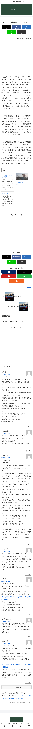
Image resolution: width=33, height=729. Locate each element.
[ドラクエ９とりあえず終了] (8, 181)
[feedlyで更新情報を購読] (24, 276)
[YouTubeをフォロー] (8, 276)
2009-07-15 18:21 (5, 374)
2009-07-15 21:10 (5, 458)
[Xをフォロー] (24, 272)
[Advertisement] (16, 56)
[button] (21, 32)
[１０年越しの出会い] (22, 176)
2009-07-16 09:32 (5, 621)
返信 (29, 451)
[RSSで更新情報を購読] (16, 281)
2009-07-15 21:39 (5, 581)
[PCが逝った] (8, 198)
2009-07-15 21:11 (5, 551)
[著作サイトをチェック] (8, 272)
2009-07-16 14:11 (5, 643)
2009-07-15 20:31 (5, 433)
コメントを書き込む (16, 687)
